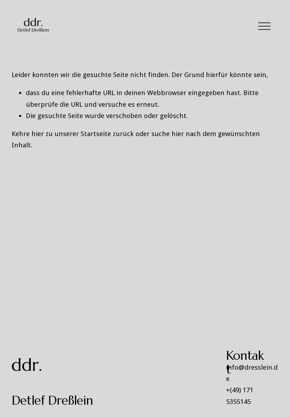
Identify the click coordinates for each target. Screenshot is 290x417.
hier (37, 134)
